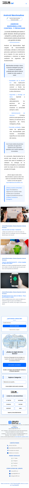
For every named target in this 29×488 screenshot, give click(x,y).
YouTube (20, 404)
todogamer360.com (15, 475)
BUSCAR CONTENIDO (14, 326)
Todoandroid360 (7, 5)
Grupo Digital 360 (14, 427)
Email (20, 408)
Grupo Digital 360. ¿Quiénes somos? (21, 436)
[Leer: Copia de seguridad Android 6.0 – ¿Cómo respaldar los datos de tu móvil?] (14, 246)
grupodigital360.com (15, 473)
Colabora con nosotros (14, 452)
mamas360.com (14, 471)
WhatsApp (8, 408)
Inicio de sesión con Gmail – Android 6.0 (11, 229)
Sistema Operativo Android (19, 226)
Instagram (9, 199)
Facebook (14, 197)
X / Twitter (8, 400)
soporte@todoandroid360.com (14, 182)
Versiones (4, 227)
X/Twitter (8, 197)
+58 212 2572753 (12, 445)
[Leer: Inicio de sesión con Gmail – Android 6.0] (14, 214)
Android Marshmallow (7, 226)
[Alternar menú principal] (26, 3)
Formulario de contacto (14, 450)
